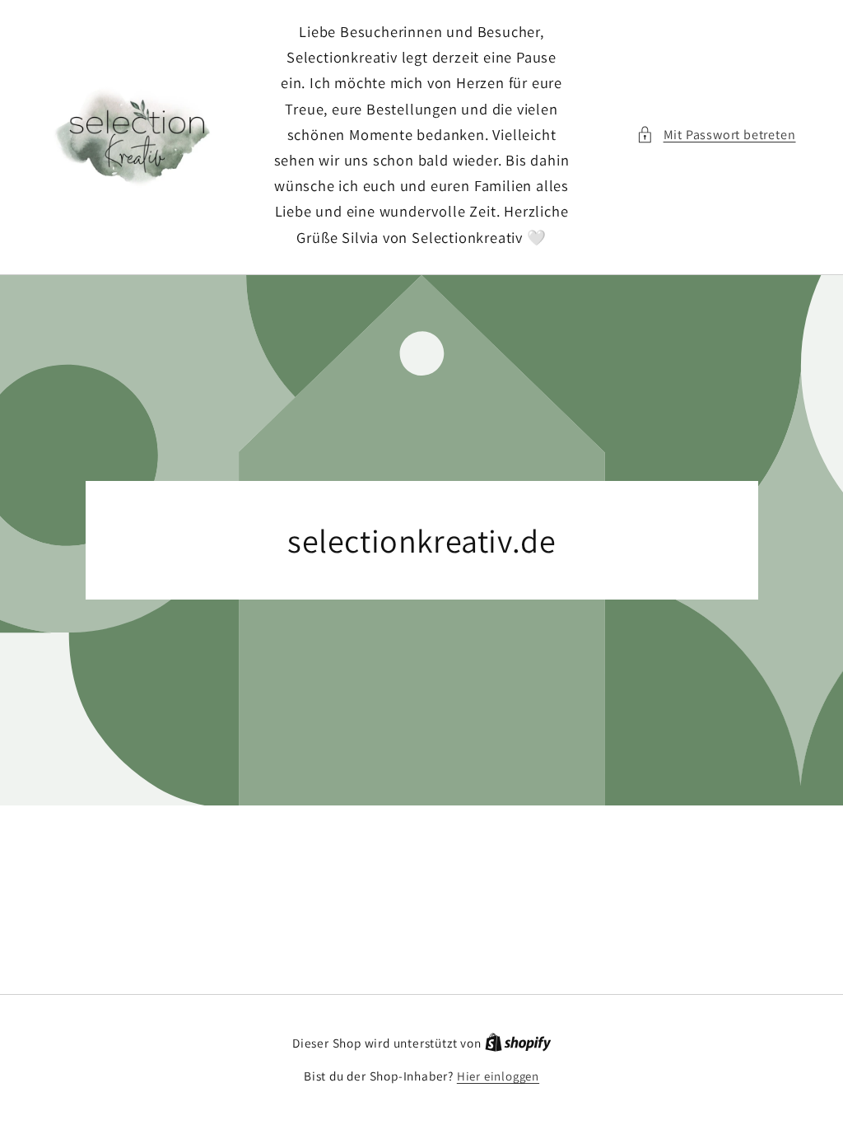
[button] (715, 135)
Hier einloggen (498, 1076)
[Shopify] (518, 1043)
